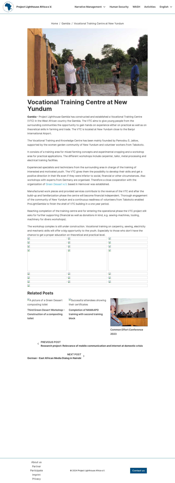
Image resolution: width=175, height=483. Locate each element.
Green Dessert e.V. (56, 184)
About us (36, 462)
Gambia (66, 23)
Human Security (119, 6)
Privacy (36, 478)
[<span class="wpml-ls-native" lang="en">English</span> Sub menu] (171, 7)
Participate (36, 470)
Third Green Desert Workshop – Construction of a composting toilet (46, 314)
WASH (136, 6)
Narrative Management (88, 6)
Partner (36, 466)
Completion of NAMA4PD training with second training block (86, 314)
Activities (150, 6)
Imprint (36, 474)
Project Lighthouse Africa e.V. (34, 6)
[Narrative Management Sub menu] (104, 7)
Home (54, 23)
